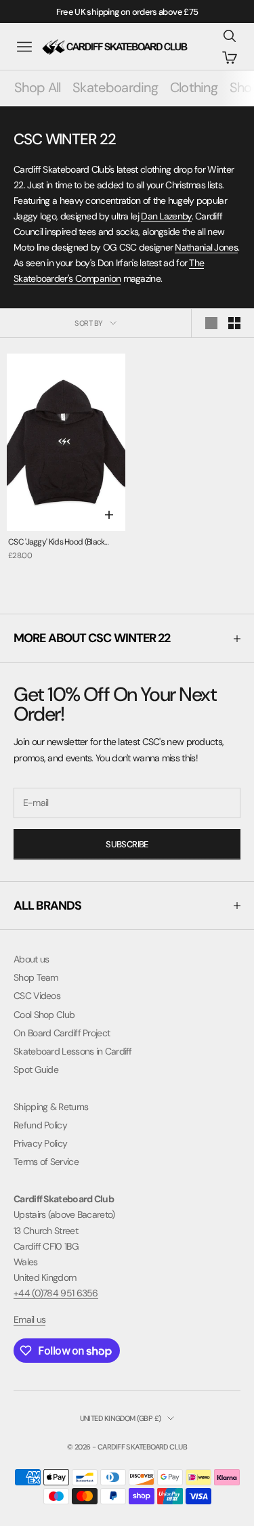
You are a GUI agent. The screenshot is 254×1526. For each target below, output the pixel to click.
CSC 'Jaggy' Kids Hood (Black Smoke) (56, 542)
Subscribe (127, 844)
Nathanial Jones (206, 247)
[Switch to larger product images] (211, 323)
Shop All (37, 87)
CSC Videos (37, 996)
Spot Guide (36, 1069)
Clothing (193, 87)
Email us (29, 1319)
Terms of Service (46, 1162)
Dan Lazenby (166, 216)
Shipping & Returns (51, 1107)
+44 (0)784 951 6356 (56, 1293)
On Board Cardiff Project (62, 1033)
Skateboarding (115, 87)
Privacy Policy (40, 1143)
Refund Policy (40, 1125)
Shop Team (36, 977)
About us (31, 959)
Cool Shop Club (44, 1015)
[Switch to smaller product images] (234, 323)
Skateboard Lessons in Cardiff (73, 1051)
